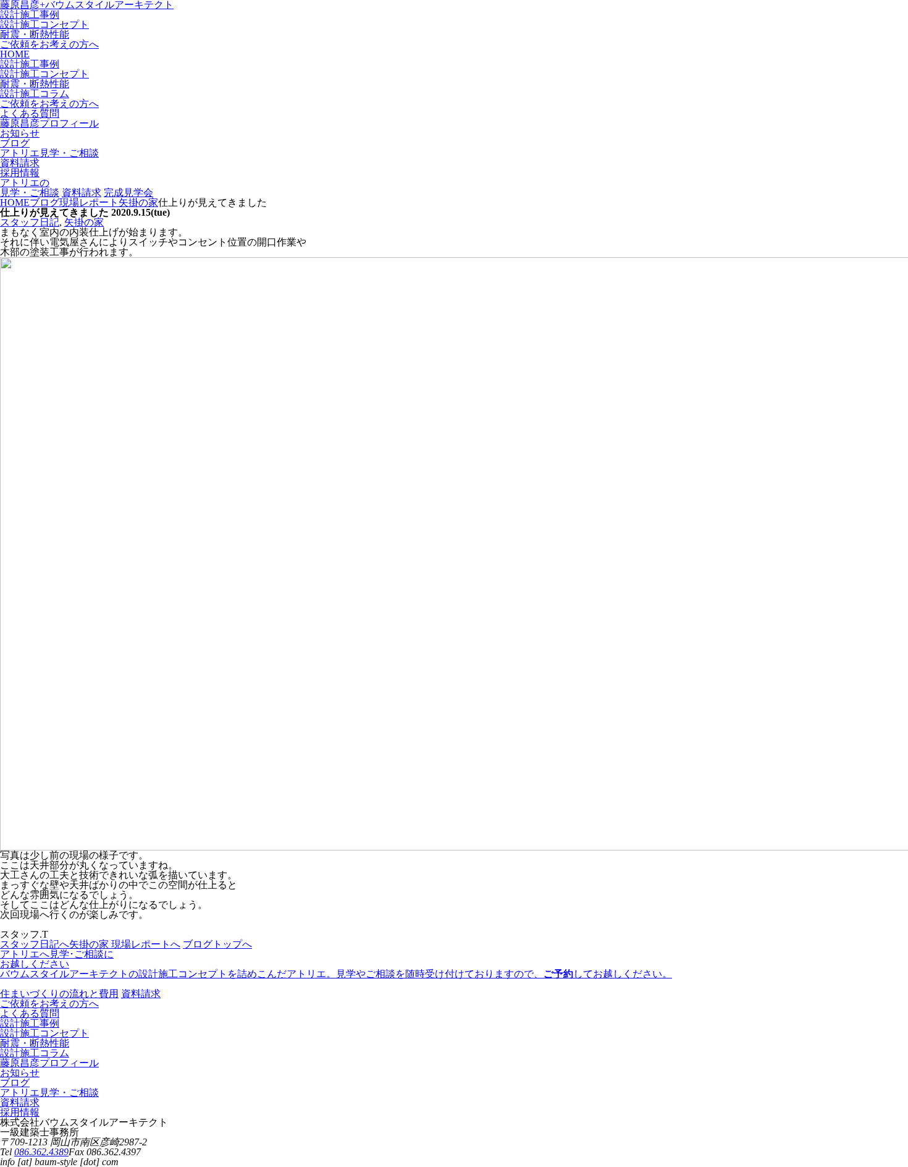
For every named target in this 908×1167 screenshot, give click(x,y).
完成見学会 (128, 192)
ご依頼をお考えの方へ (49, 44)
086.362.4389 (41, 1152)
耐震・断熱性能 (34, 34)
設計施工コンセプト (44, 24)
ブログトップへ (217, 944)
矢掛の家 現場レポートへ (124, 944)
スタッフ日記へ (34, 944)
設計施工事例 (29, 14)
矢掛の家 (84, 222)
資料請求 (81, 192)
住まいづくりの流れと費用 (59, 993)
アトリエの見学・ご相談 (29, 187)
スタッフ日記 (29, 222)
